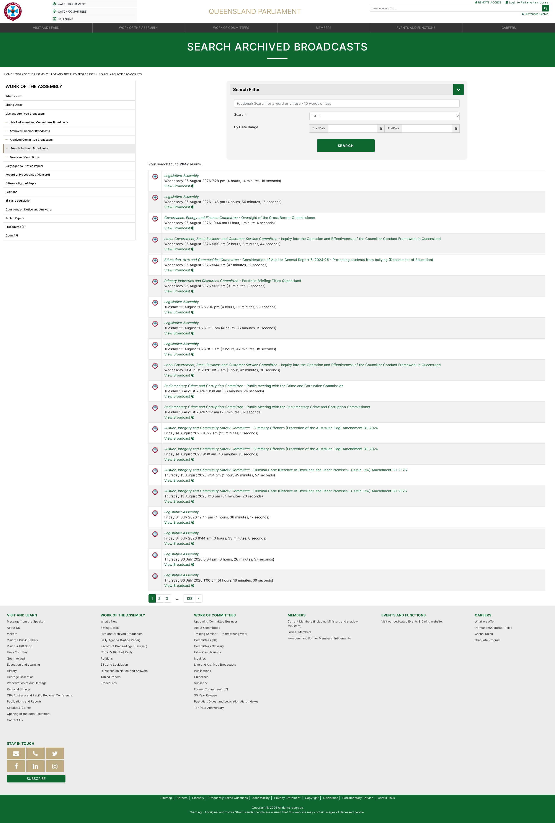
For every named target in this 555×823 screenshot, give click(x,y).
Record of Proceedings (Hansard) (27, 174)
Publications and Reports (24, 701)
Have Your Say (17, 652)
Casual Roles (484, 634)
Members (296, 615)
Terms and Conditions (24, 157)
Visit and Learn (22, 615)
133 (189, 598)
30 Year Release (205, 695)
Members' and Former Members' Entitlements (319, 638)
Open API (11, 235)
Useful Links (386, 798)
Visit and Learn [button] (46, 27)
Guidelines (201, 677)
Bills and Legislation (18, 200)
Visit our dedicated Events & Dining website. (412, 621)
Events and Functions (403, 615)
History (12, 671)
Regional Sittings (18, 689)
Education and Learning (23, 664)
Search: (240, 114)
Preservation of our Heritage (27, 683)
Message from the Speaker (26, 621)
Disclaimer (330, 798)
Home (8, 74)
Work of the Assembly (31, 74)
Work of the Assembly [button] (138, 27)
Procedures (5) (15, 226)
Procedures (109, 683)
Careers (483, 615)
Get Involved (16, 658)
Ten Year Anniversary (209, 707)
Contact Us (15, 720)
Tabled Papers (14, 218)
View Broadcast (177, 186)
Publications (202, 671)
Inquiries (200, 658)
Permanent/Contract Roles (493, 627)
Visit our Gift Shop (19, 646)
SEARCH (346, 145)
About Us (13, 627)
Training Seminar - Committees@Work (220, 634)
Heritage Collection (20, 677)
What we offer (485, 621)
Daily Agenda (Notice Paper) (24, 166)
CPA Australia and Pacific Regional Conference (39, 695)
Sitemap (166, 798)
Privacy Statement (287, 798)
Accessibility (261, 798)
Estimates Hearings (207, 652)
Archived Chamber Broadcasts (30, 131)
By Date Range (246, 127)
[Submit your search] (545, 8)
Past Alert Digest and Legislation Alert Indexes (226, 701)
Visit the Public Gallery (22, 640)
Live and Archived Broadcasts (73, 74)
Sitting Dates (14, 104)
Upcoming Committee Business (216, 621)
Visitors (12, 634)
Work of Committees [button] (231, 27)
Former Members (299, 632)
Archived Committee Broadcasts (31, 139)
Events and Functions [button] (416, 27)
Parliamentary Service (357, 798)
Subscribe (201, 683)
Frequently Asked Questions (228, 798)
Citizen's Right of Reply (20, 183)
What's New (13, 96)
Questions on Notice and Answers (28, 209)
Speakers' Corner (19, 707)
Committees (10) (205, 640)
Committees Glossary (209, 646)
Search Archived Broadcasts (29, 148)
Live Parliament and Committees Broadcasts (39, 122)
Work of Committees (215, 615)
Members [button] (323, 27)
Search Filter (246, 89)
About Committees (207, 627)
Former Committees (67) (211, 689)
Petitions (11, 192)
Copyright (312, 798)
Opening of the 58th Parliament (29, 713)
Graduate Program (488, 640)
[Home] (13, 11)
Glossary (198, 798)
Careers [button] (509, 27)
